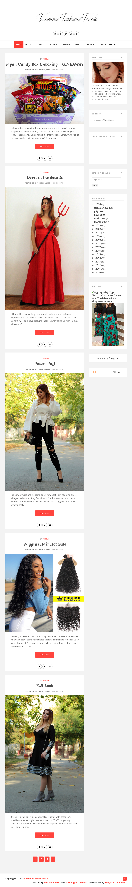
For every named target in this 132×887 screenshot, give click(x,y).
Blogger (113, 358)
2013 (98, 261)
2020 (98, 236)
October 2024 (102, 207)
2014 (98, 257)
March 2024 (101, 221)
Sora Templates (52, 882)
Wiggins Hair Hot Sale (44, 544)
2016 (98, 250)
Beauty (66, 44)
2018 (98, 243)
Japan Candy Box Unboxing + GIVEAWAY (45, 64)
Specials (90, 44)
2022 (98, 228)
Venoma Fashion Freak (36, 878)
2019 (98, 239)
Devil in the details (45, 177)
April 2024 (100, 218)
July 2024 (99, 211)
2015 (98, 254)
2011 (98, 268)
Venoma (46, 59)
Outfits (29, 44)
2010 (98, 272)
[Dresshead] (108, 324)
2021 (98, 232)
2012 (98, 265)
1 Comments (57, 183)
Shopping (53, 44)
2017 (98, 247)
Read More (44, 146)
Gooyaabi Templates (116, 882)
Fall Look (44, 685)
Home (19, 44)
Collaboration (107, 44)
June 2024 (100, 214)
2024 (98, 204)
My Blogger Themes (76, 882)
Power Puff (44, 363)
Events (78, 44)
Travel (41, 44)
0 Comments (57, 70)
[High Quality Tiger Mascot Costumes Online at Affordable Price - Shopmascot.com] (108, 296)
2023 (98, 225)
